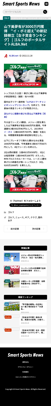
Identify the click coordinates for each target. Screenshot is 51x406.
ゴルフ (6, 18)
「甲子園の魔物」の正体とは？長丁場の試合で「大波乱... (32, 306)
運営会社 (25, 362)
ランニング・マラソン (37, 18)
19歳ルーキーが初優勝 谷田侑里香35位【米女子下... (33, 282)
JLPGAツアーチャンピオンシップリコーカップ (25, 103)
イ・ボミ (8, 131)
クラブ (33, 217)
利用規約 (25, 372)
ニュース (19, 217)
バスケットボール (18, 18)
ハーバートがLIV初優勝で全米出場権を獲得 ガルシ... (33, 269)
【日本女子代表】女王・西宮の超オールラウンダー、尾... (33, 331)
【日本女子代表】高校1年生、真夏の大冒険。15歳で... (33, 318)
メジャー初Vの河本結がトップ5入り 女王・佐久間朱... (32, 256)
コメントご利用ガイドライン (25, 377)
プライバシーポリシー (25, 367)
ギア (27, 217)
